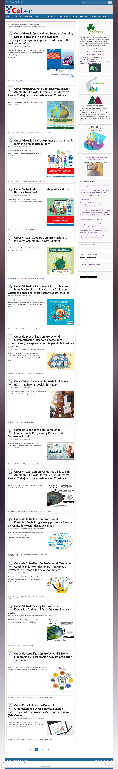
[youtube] (16, 2)
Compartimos (50, 16)
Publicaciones (63, 16)
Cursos (38, 16)
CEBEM (23, 133)
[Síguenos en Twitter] (13, 2)
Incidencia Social (40, 81)
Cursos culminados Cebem (24, 46)
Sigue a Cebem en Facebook (89, 245)
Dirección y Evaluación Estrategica (39, 597)
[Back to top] (114, 758)
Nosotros (18, 16)
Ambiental (13, 278)
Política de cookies (45, 766)
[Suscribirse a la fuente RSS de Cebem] (7, 2)
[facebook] (10, 2)
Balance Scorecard (15, 230)
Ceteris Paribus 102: (86, 199)
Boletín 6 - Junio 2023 (16, 697)
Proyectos (29, 16)
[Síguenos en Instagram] (22, 2)
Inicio (10, 16)
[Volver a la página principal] (59, 9)
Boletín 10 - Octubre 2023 (17, 464)
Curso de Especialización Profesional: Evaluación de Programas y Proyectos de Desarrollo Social (36, 433)
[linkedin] (19, 2)
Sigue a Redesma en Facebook (90, 264)
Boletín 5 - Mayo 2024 (16, 81)
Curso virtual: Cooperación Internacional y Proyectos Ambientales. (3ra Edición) (40, 239)
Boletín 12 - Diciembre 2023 (18, 373)
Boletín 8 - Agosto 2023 (17, 597)
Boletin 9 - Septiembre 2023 (18, 554)
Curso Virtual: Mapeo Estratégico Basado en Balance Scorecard (41, 190)
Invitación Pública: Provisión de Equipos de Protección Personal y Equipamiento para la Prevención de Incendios (92, 225)
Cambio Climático (15, 133)
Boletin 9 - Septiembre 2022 (18, 422)
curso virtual (31, 81)
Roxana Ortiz (13, 46)
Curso (25, 81)
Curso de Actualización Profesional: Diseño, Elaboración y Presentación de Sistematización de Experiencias (40, 657)
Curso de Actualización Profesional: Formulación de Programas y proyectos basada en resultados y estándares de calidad (40, 522)
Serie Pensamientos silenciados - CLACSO (92, 219)
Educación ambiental (39, 133)
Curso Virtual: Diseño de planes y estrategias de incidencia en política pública (43, 142)
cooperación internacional (24, 278)
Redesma (48, 133)
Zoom (48, 230)
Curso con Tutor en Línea (24, 349)
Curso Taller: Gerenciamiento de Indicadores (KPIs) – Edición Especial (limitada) (42, 382)
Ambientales (21, 98)
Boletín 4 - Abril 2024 (16, 181)
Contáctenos (84, 16)
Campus (74, 16)
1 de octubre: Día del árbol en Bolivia (90, 196)
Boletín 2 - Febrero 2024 (17, 329)
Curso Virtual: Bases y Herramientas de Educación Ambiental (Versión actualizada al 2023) (39, 609)
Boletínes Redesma (100, 16)
